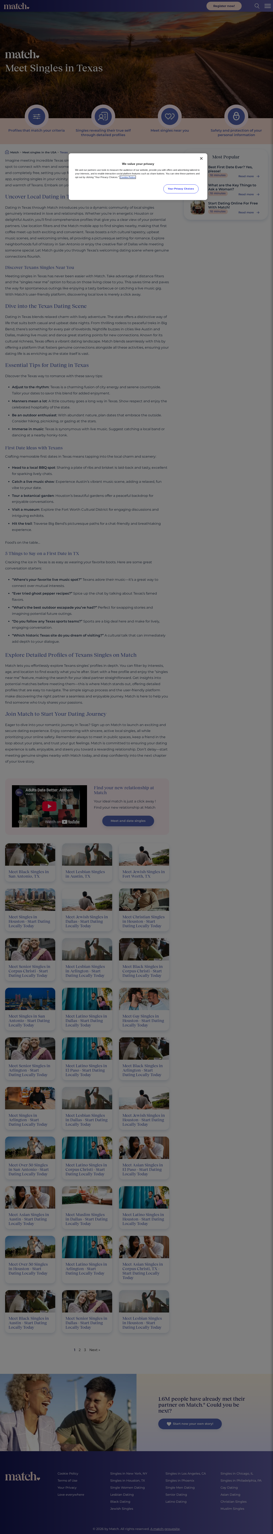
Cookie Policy (127, 177)
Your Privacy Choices (181, 188)
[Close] (201, 158)
